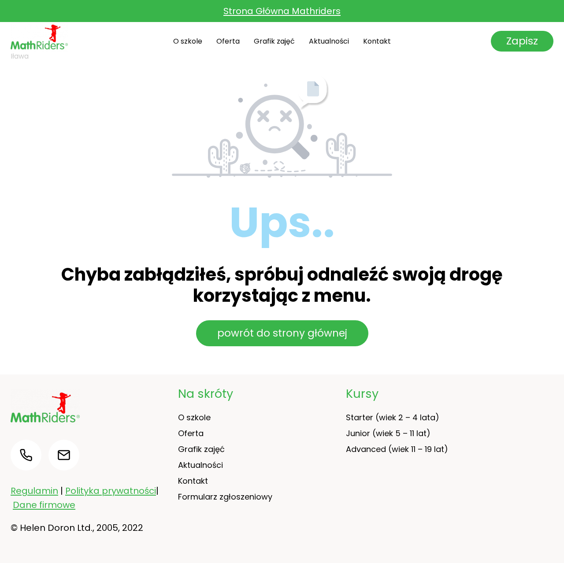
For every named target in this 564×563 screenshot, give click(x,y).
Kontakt (377, 41)
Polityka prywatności (110, 491)
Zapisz (522, 41)
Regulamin (34, 491)
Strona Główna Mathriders (282, 11)
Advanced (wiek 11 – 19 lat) (397, 449)
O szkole (187, 41)
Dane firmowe (44, 505)
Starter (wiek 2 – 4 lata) (392, 417)
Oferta (228, 41)
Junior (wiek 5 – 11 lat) (388, 433)
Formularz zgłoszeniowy (225, 496)
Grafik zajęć (274, 41)
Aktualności (329, 41)
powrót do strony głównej (282, 333)
